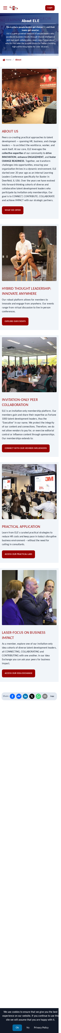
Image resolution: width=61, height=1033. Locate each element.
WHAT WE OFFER (13, 210)
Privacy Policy (41, 1027)
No (28, 1027)
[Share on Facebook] (12, 696)
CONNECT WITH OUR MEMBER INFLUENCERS (26, 448)
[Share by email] (44, 696)
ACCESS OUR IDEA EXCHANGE (18, 673)
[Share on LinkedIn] (25, 696)
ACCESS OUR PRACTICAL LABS (18, 554)
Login (50, 8)
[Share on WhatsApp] (38, 696)
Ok (17, 1027)
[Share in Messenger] (18, 696)
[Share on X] (31, 696)
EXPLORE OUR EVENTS (15, 321)
